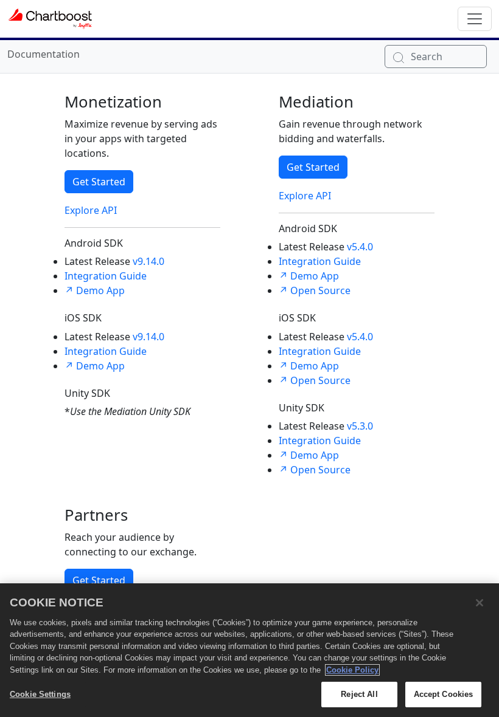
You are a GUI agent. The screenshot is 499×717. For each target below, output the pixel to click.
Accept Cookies (443, 694)
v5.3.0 (360, 426)
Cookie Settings (40, 694)
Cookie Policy (352, 669)
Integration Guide (106, 276)
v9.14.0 (148, 261)
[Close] (479, 602)
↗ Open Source (315, 290)
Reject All (359, 694)
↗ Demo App (95, 290)
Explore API (91, 210)
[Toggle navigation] (475, 19)
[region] (249, 650)
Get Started (98, 181)
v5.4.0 (360, 246)
